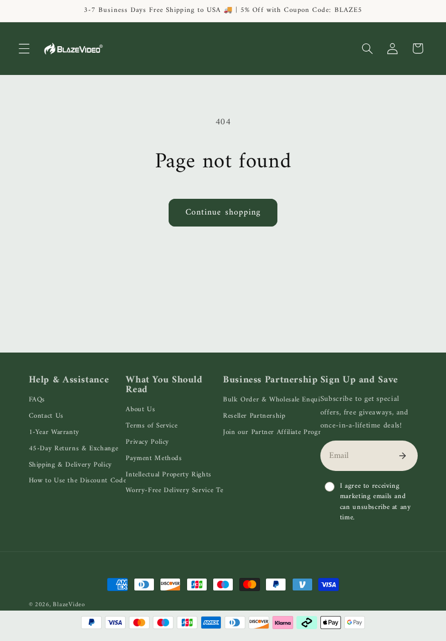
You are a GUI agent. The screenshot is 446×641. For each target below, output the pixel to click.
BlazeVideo (69, 604)
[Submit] (402, 456)
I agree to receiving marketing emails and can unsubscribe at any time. (375, 502)
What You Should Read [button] (164, 385)
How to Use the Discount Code (78, 480)
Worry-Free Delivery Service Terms (180, 490)
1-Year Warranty (54, 432)
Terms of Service (151, 425)
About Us (140, 409)
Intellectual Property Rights (169, 474)
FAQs (37, 399)
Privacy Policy (147, 442)
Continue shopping (223, 212)
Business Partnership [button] (270, 380)
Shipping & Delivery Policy (70, 464)
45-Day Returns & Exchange (74, 448)
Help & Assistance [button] (69, 380)
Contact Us (46, 416)
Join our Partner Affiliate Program (276, 432)
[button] (23, 48)
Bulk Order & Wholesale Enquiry (275, 399)
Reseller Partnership (254, 416)
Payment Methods (154, 458)
